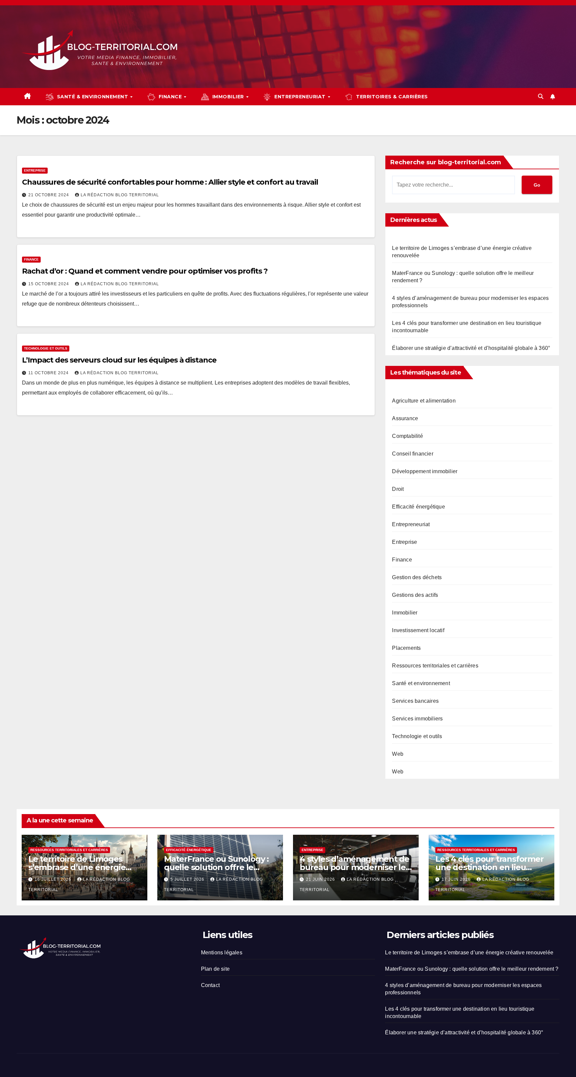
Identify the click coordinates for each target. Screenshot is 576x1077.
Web (397, 754)
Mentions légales (221, 952)
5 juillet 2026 (188, 879)
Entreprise (35, 170)
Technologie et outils (45, 348)
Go (537, 185)
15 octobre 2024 (49, 284)
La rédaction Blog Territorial (120, 195)
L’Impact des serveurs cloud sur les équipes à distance (119, 360)
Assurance (405, 418)
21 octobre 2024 (49, 195)
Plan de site (215, 969)
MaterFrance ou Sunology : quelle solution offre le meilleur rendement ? (216, 867)
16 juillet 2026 (54, 879)
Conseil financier (412, 454)
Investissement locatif (418, 630)
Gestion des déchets (417, 577)
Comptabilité (407, 436)
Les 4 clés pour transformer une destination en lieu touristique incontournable (489, 867)
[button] (540, 96)
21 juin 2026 (321, 879)
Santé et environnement (421, 683)
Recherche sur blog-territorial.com (445, 162)
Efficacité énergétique (418, 507)
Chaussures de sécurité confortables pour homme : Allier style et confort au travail (170, 182)
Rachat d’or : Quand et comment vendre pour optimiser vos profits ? (144, 271)
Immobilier (404, 612)
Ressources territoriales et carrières (435, 665)
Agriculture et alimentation (423, 401)
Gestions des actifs (415, 595)
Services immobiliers (417, 718)
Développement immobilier (424, 471)
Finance (31, 259)
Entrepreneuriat (411, 524)
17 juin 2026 (457, 879)
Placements (406, 648)
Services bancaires (415, 701)
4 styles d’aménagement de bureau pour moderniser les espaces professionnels (355, 867)
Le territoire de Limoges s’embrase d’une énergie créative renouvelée (76, 867)
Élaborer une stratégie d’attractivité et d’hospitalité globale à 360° (471, 348)
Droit (398, 489)
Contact (210, 985)
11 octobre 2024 (49, 373)
